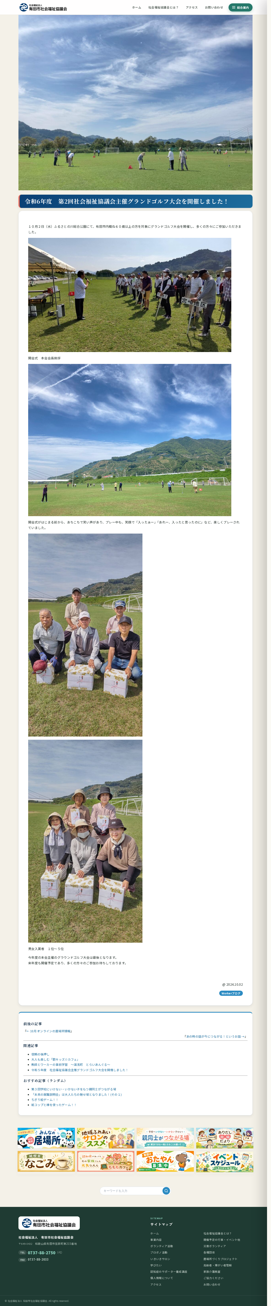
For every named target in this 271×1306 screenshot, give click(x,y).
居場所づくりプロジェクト (221, 1259)
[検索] (166, 1191)
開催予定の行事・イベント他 (222, 1240)
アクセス (192, 7)
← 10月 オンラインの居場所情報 (48, 1031)
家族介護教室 (212, 1271)
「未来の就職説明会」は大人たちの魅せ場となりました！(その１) (76, 1094)
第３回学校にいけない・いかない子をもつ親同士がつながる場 (73, 1089)
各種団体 (209, 1252)
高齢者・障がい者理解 (218, 1265)
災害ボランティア (215, 1246)
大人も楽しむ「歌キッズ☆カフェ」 (55, 1059)
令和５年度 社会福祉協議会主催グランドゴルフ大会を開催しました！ (80, 1070)
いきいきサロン (160, 1259)
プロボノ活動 (158, 1252)
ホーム (136, 7)
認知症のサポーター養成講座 (168, 1271)
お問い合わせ (214, 7)
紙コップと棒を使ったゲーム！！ (54, 1105)
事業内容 (156, 1240)
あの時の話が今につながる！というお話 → (215, 1036)
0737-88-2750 (42, 1252)
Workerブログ (231, 993)
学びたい (156, 1265)
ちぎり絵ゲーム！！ (45, 1099)
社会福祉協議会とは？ (163, 7)
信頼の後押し (40, 1054)
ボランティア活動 (161, 1246)
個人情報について (161, 1278)
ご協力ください (213, 1278)
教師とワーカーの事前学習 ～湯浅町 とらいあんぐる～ (70, 1064)
